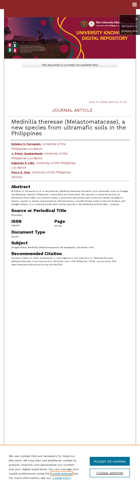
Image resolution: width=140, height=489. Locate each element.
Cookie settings (61, 473)
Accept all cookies (110, 461)
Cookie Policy (62, 478)
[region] (70, 467)
